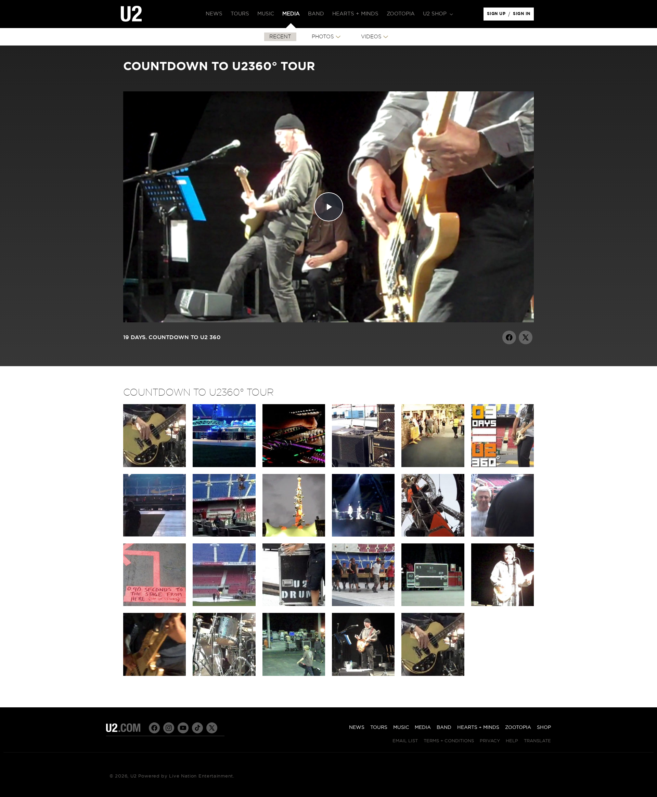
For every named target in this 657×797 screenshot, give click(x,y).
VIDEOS (371, 36)
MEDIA (423, 727)
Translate (537, 741)
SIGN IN (523, 15)
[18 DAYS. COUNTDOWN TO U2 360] (293, 674)
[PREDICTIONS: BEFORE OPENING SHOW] (432, 465)
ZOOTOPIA (518, 727)
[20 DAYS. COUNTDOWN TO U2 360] (363, 674)
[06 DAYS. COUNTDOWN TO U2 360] (293, 535)
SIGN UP (497, 15)
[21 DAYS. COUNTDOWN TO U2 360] (432, 674)
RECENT (280, 36)
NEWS (356, 727)
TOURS (378, 727)
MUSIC (401, 727)
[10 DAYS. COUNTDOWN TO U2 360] (154, 604)
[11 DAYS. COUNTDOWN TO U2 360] (224, 604)
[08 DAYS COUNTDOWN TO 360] (432, 535)
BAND (444, 727)
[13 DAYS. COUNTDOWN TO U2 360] (363, 604)
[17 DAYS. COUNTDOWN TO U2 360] (224, 674)
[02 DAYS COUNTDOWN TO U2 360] (363, 465)
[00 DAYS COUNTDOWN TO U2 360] (154, 465)
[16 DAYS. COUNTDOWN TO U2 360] (154, 674)
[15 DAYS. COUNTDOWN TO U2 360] (502, 604)
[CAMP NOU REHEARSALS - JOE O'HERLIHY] (293, 465)
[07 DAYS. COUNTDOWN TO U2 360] (363, 535)
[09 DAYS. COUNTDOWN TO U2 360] (502, 535)
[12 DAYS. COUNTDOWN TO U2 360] (293, 604)
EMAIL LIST (405, 741)
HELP (512, 741)
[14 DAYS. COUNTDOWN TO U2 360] (432, 604)
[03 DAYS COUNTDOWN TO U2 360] (502, 465)
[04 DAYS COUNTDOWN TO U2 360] (154, 535)
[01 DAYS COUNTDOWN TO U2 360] (224, 465)
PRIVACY (490, 741)
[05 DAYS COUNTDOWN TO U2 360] (224, 535)
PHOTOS (323, 36)
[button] (437, 14)
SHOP (544, 727)
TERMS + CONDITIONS (449, 741)
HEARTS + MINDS (478, 727)
